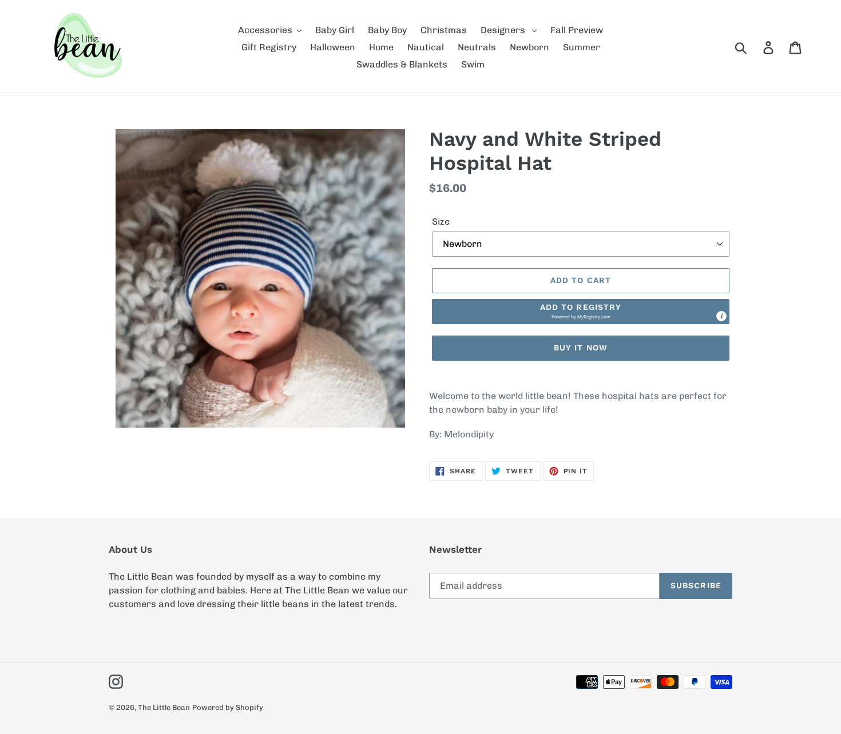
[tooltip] (721, 316)
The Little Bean (164, 707)
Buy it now (581, 347)
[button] (580, 311)
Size (441, 221)
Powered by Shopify (227, 707)
